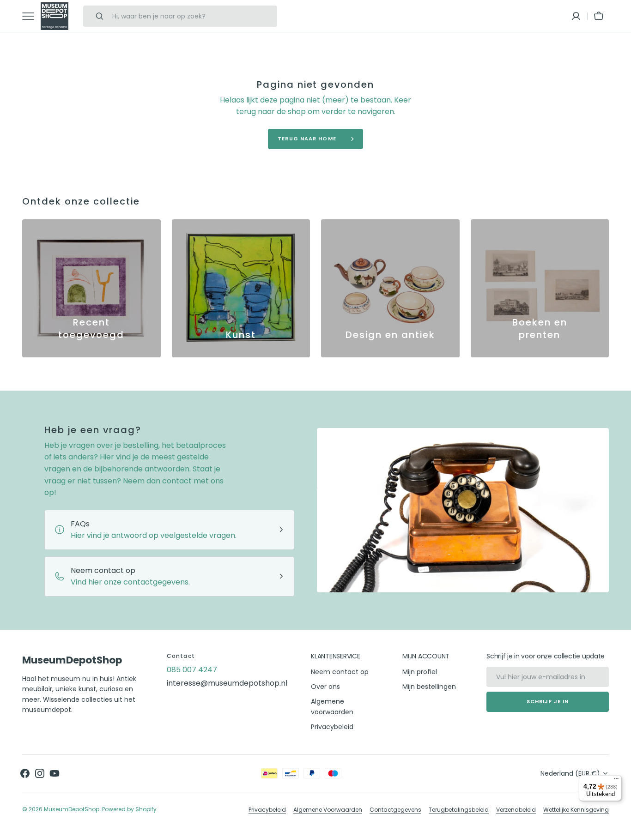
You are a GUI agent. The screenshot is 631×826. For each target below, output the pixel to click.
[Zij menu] (31, 16)
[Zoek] (96, 16)
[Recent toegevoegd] (91, 288)
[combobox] (192, 16)
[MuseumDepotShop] (54, 16)
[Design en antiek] (390, 288)
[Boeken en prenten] (540, 288)
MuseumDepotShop (71, 809)
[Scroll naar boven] (620, 815)
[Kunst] (241, 288)
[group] (91, 288)
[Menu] (616, 780)
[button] (576, 16)
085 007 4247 (192, 669)
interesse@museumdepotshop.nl (227, 683)
